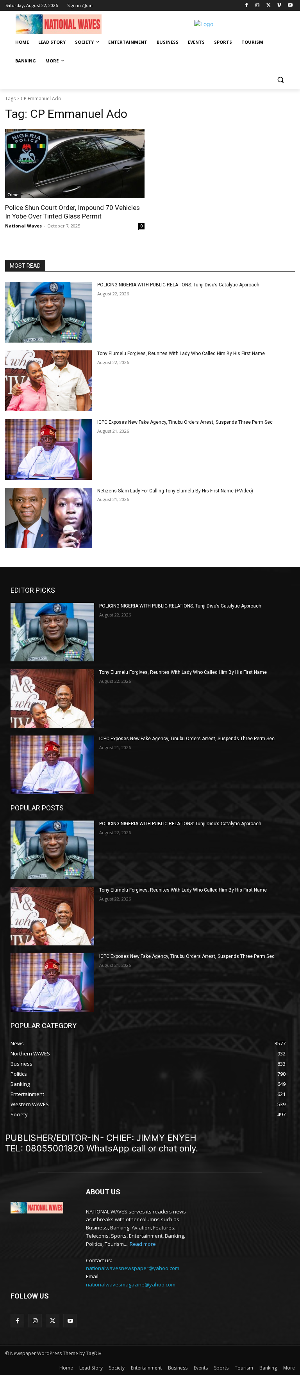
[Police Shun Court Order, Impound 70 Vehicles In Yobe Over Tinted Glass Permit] (75, 164)
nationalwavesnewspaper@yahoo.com (132, 1268)
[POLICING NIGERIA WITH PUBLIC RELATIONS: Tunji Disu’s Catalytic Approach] (48, 312)
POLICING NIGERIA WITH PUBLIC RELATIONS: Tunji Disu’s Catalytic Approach (178, 285)
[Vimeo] (279, 5)
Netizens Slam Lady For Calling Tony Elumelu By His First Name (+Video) (175, 491)
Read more (143, 1243)
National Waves (23, 226)
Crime (12, 194)
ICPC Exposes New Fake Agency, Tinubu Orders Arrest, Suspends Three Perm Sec (185, 422)
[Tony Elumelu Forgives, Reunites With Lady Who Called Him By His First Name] (48, 380)
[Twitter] (268, 5)
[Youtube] (290, 5)
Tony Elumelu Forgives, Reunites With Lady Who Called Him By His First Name (181, 353)
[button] (280, 80)
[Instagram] (257, 5)
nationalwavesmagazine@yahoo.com (130, 1284)
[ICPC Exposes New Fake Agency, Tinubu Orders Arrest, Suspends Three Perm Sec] (48, 449)
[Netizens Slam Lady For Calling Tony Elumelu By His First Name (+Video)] (48, 518)
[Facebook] (246, 5)
